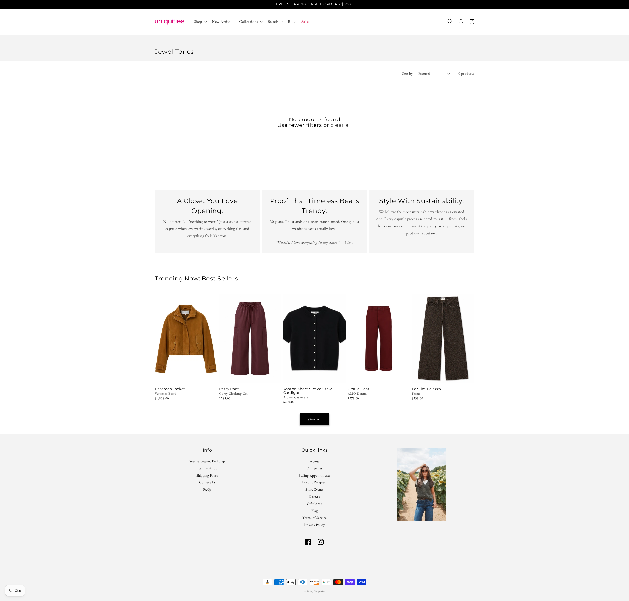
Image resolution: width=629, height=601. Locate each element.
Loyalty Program (314, 482)
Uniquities (319, 591)
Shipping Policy (207, 475)
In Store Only (186, 376)
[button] (200, 21)
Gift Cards (314, 503)
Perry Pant (229, 389)
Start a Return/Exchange (207, 461)
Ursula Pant (359, 389)
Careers (314, 496)
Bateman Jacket (170, 389)
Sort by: (407, 73)
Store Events (314, 489)
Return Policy (207, 468)
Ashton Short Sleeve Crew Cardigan (307, 391)
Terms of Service (314, 517)
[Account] (461, 21)
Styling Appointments (314, 475)
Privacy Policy (314, 524)
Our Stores (315, 468)
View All (314, 419)
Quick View (250, 376)
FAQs (207, 489)
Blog (314, 510)
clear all (341, 125)
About (314, 461)
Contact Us (207, 482)
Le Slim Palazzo (426, 389)
